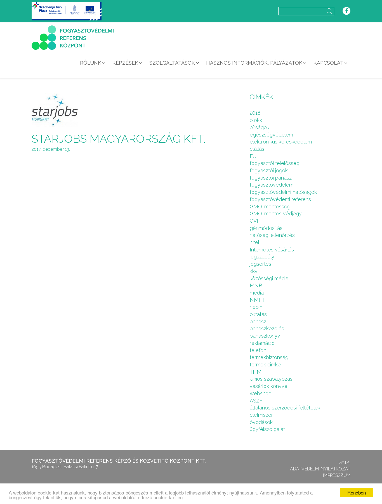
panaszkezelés (267, 328)
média (257, 293)
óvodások (261, 422)
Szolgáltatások (172, 63)
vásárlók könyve (268, 386)
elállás (257, 149)
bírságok (259, 127)
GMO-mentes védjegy (276, 213)
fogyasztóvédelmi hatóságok (283, 192)
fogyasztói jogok (269, 170)
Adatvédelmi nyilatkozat (320, 469)
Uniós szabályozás (271, 379)
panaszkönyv (265, 336)
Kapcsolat (328, 63)
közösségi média (269, 278)
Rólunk (90, 63)
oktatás (258, 314)
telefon (258, 350)
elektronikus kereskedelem (281, 142)
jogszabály (262, 257)
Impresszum (336, 475)
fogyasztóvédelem (271, 185)
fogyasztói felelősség (275, 163)
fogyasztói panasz (271, 178)
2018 (255, 113)
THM (255, 372)
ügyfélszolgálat (267, 429)
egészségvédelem (271, 135)
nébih (256, 307)
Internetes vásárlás (272, 250)
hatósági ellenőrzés (272, 235)
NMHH (258, 300)
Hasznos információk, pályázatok (254, 63)
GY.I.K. (344, 462)
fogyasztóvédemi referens (280, 199)
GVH (255, 221)
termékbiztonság (269, 357)
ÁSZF (256, 401)
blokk (256, 120)
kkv (254, 271)
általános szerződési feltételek (285, 408)
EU (253, 156)
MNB (256, 285)
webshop (261, 393)
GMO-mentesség (270, 206)
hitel (254, 242)
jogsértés (260, 264)
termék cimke (265, 365)
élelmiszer (261, 415)
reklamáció (262, 343)
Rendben (356, 492)
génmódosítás (266, 228)
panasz (258, 321)
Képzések (125, 63)
